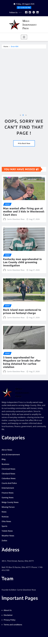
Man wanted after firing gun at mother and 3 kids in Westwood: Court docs (24, 211)
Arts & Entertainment (11, 454)
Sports (4, 526)
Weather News (8, 535)
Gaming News (8, 497)
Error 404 (14, 46)
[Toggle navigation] (24, 37)
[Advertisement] (24, 73)
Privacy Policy (9, 620)
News (4, 512)
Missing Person (8, 507)
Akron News (7, 450)
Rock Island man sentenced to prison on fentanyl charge (22, 311)
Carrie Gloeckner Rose (16, 219)
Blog (3, 459)
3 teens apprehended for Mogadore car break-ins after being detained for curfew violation (22, 362)
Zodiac (4, 540)
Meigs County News (10, 502)
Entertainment (8, 488)
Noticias (5, 516)
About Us (8, 610)
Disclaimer (8, 615)
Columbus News (9, 478)
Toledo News (7, 531)
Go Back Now (24, 143)
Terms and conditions (13, 624)
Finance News (8, 493)
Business (5, 464)
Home (5, 46)
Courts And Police (9, 483)
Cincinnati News (8, 469)
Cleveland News (8, 473)
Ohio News (6, 521)
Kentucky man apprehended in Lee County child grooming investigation (22, 262)
